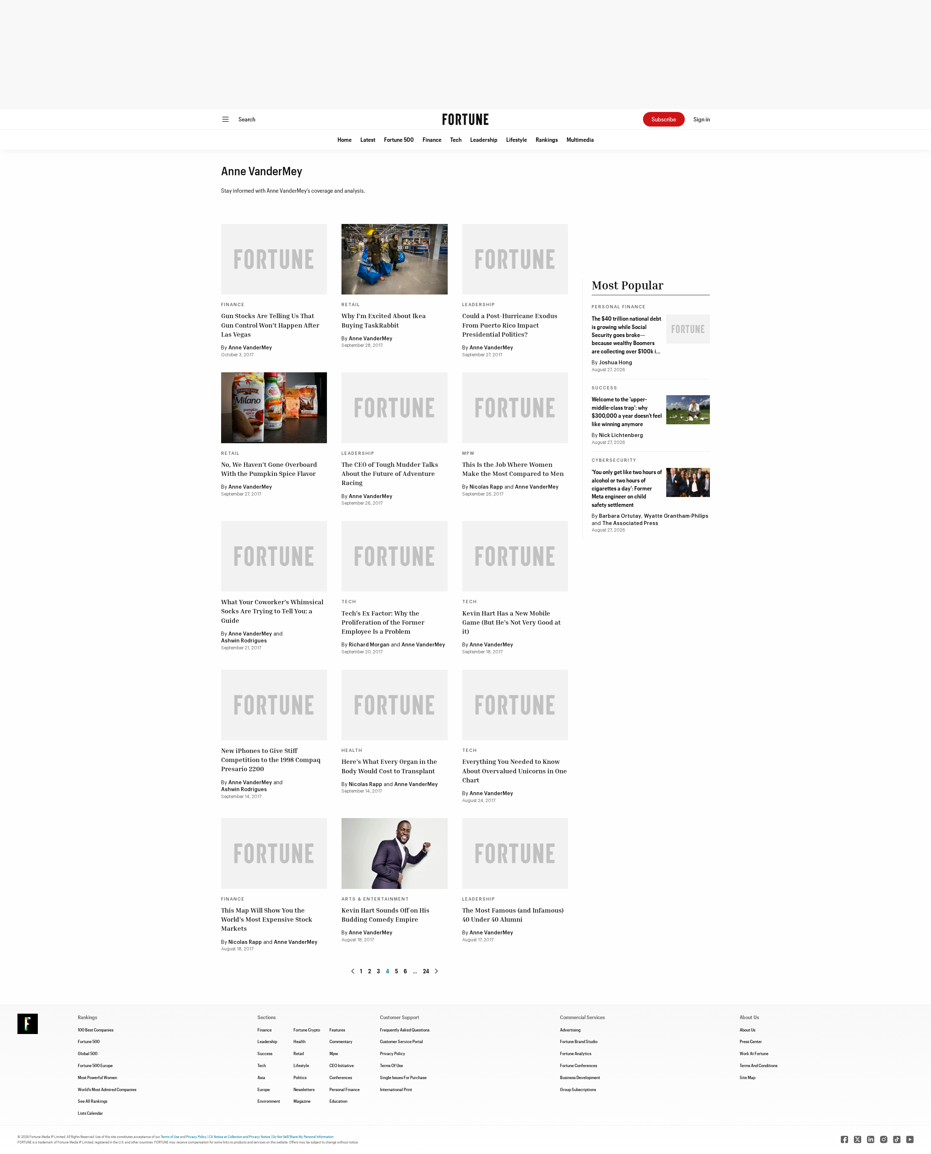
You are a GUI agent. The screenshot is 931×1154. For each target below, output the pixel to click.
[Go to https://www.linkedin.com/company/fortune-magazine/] (870, 1139)
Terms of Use (170, 1136)
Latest (367, 139)
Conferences (340, 1077)
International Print (396, 1089)
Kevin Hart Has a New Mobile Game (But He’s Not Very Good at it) (511, 622)
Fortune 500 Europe (95, 1065)
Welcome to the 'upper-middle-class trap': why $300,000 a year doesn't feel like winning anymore (627, 411)
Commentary (340, 1041)
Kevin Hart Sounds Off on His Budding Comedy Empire (385, 914)
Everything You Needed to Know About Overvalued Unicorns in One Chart (514, 770)
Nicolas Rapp (486, 487)
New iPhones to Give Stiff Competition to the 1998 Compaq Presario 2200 (270, 759)
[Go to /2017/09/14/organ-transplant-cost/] (394, 705)
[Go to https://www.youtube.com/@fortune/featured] (910, 1139)
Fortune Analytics (575, 1053)
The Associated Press (630, 523)
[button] (344, 140)
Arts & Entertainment (375, 899)
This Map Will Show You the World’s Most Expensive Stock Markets (266, 919)
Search (247, 119)
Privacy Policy (392, 1053)
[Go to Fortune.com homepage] (465, 119)
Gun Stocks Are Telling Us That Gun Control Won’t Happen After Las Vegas (270, 325)
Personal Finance (619, 307)
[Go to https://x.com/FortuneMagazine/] (857, 1139)
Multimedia (580, 139)
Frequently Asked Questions (404, 1029)
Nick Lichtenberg (621, 435)
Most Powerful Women (97, 1077)
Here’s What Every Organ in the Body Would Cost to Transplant (389, 765)
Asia (261, 1077)
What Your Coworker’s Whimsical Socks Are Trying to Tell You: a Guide (272, 611)
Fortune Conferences (578, 1065)
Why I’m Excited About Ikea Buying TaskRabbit (383, 320)
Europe (263, 1089)
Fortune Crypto (306, 1029)
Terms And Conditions (759, 1065)
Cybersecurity (614, 460)
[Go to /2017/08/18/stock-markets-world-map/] (274, 853)
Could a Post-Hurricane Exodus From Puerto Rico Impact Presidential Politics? (510, 325)
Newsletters (304, 1089)
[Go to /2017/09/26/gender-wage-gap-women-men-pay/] (515, 407)
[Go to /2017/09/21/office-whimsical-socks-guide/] (274, 556)
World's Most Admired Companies (107, 1089)
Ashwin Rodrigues (244, 641)
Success (605, 388)
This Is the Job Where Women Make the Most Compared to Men (513, 468)
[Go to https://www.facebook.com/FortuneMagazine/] (844, 1139)
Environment (268, 1100)
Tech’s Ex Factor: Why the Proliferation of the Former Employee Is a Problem (382, 622)
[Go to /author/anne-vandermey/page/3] (352, 971)
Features (337, 1029)
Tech (455, 139)
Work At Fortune (754, 1053)
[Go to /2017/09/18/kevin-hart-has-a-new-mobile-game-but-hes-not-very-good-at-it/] (515, 556)
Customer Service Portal (401, 1041)
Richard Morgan (369, 645)
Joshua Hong (615, 362)
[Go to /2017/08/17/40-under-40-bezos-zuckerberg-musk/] (515, 853)
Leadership (484, 139)
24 (426, 970)
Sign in (702, 119)
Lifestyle (516, 139)
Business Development (580, 1077)
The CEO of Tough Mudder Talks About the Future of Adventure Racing (389, 473)
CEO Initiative (341, 1065)
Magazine (302, 1100)
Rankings (547, 139)
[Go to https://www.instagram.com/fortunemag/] (883, 1139)
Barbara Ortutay (620, 516)
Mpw (333, 1053)
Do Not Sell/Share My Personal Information (302, 1136)
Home (344, 139)
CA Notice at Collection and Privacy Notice (239, 1136)
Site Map (747, 1077)
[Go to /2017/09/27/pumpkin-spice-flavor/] (274, 407)
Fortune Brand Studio (579, 1041)
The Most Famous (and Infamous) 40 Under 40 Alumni (513, 914)
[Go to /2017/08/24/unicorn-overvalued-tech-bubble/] (515, 705)
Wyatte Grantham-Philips (676, 516)
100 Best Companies (95, 1029)
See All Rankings (92, 1100)
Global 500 (87, 1053)
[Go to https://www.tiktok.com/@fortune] (896, 1139)
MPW (468, 453)
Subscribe (664, 119)
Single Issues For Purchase (403, 1077)
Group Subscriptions (578, 1089)
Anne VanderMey (250, 347)
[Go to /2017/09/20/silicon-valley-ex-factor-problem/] (394, 556)
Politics (300, 1077)
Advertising (570, 1029)
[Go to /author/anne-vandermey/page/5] (436, 971)
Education (338, 1100)
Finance (432, 139)
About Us (747, 1029)
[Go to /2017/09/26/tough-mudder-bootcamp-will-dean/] (394, 407)
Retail (350, 304)
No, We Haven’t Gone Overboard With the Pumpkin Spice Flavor (269, 468)
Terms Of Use (391, 1065)
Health (352, 750)
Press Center (751, 1041)
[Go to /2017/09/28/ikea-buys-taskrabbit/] (394, 259)
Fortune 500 (399, 139)
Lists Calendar (90, 1112)
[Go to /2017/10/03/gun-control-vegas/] (274, 259)
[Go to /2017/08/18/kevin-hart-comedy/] (394, 853)
